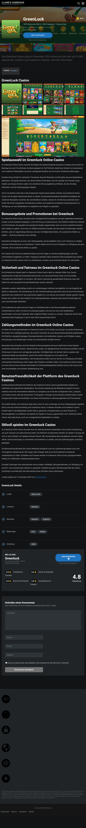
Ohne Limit (35, 494)
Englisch (46, 519)
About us (14, 811)
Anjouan (34, 507)
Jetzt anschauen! (38, 35)
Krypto (42, 532)
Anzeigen (14, 70)
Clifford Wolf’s (40, 477)
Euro (33, 532)
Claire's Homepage (13, 2)
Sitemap (31, 811)
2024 (33, 544)
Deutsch (34, 519)
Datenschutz (5, 811)
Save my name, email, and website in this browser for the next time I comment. (38, 663)
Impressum (22, 811)
